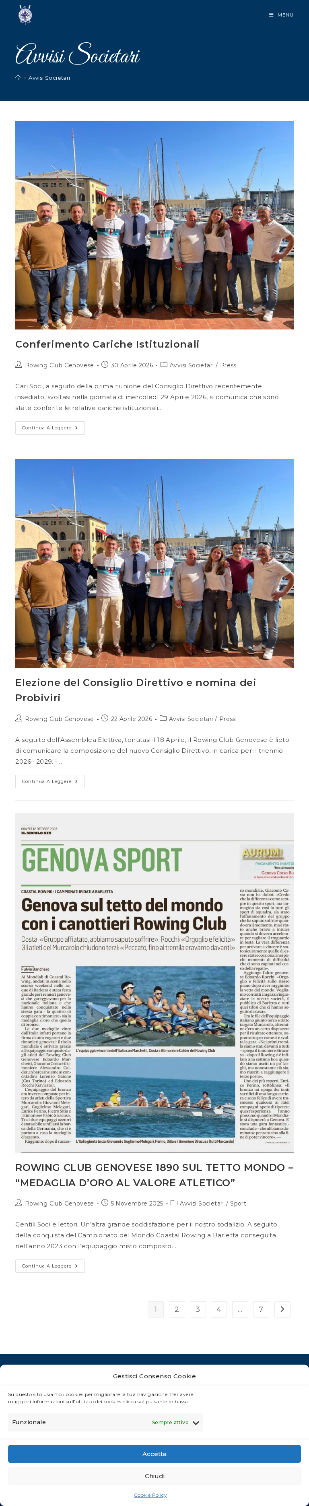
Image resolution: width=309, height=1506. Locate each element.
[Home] (18, 78)
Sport (238, 1203)
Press (228, 365)
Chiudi (155, 1476)
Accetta (154, 1454)
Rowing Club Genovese (59, 365)
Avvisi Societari (49, 78)
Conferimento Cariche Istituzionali (107, 344)
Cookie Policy (150, 1495)
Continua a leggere (53, 430)
